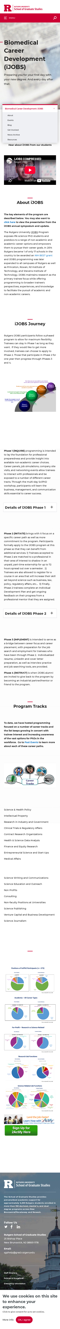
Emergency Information (15, 1284)
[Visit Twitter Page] (6, 1227)
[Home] (23, 9)
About (10, 115)
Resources (12, 139)
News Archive (14, 134)
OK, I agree (24, 1319)
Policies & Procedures (14, 1278)
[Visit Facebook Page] (11, 1227)
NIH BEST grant (43, 255)
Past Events (31, 742)
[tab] (30, 507)
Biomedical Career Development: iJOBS (24, 108)
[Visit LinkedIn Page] (18, 1227)
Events (11, 120)
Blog (10, 125)
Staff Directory (10, 1273)
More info (8, 1319)
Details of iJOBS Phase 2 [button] (25, 613)
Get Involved (13, 130)
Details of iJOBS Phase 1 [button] (25, 507)
